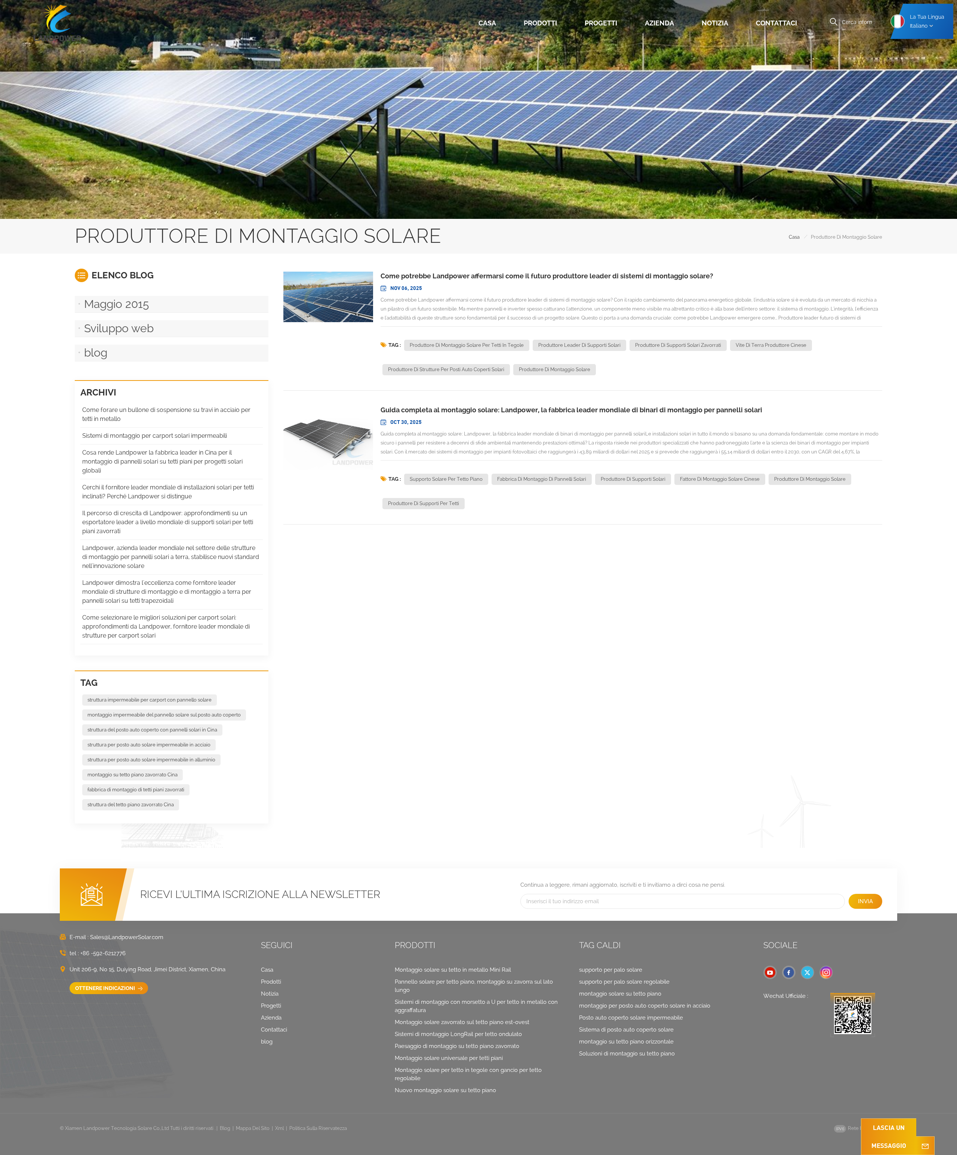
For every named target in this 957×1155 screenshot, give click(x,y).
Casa (487, 23)
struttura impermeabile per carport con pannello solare (149, 700)
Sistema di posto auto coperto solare (626, 1029)
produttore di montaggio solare (554, 369)
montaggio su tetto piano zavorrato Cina (132, 774)
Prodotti (540, 23)
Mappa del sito (253, 1128)
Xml (279, 1128)
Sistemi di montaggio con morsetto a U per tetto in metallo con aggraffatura (476, 1006)
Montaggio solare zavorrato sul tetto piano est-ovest (462, 1022)
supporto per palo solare (610, 969)
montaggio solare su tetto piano (620, 993)
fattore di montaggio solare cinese (720, 479)
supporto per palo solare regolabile (624, 981)
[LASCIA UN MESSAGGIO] (925, 1146)
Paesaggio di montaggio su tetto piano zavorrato (457, 1046)
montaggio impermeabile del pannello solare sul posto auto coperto (164, 715)
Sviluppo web (119, 328)
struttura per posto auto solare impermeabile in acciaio (148, 745)
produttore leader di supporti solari (579, 345)
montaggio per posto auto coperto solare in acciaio (644, 1005)
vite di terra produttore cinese (771, 345)
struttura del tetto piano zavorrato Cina (130, 804)
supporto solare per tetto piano (446, 479)
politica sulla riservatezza (318, 1128)
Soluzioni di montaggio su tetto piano (627, 1053)
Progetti (601, 23)
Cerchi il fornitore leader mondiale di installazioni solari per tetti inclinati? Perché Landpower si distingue (168, 492)
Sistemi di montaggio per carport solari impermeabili (154, 435)
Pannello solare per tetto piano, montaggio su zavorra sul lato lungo (474, 985)
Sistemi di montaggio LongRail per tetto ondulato (458, 1034)
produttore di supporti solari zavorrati (678, 345)
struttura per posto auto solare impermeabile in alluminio (151, 760)
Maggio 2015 (116, 304)
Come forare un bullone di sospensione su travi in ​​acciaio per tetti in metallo (166, 414)
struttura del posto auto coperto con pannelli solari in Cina (152, 730)
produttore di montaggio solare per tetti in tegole (467, 345)
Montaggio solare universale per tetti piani (449, 1058)
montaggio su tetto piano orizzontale (626, 1041)
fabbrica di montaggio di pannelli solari (541, 479)
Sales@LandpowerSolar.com (126, 937)
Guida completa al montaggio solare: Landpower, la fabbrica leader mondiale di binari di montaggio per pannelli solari (571, 410)
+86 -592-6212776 (103, 953)
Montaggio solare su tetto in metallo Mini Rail (453, 969)
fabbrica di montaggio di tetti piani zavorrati (135, 789)
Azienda (659, 23)
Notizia (715, 23)
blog (95, 352)
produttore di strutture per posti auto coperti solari (446, 369)
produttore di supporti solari (633, 479)
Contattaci (776, 23)
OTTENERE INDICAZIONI (105, 988)
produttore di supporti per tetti (423, 503)
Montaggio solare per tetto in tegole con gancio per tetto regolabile (468, 1074)
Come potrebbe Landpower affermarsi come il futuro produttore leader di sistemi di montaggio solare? (547, 276)
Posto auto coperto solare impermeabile (631, 1017)
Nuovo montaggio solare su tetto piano (445, 1090)
